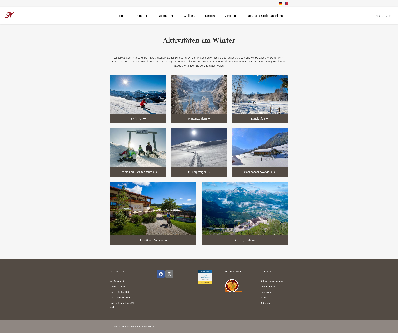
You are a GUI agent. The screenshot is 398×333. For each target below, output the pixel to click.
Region (210, 15)
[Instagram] (169, 274)
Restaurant (165, 15)
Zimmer (142, 15)
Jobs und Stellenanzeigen (265, 15)
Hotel (122, 15)
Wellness (190, 15)
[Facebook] (161, 274)
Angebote (231, 15)
